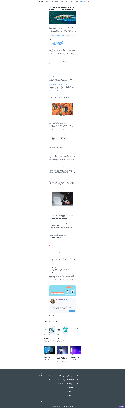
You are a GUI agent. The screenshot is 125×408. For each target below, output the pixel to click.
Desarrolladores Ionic (70, 388)
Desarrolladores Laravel (70, 380)
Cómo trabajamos (46, 1)
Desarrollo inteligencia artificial (62, 380)
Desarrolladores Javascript (70, 379)
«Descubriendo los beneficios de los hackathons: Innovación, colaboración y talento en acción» (62, 357)
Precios (77, 383)
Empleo (49, 379)
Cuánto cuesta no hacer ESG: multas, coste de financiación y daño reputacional (48, 337)
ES (87, 1)
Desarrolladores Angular (70, 376)
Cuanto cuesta (67, 1)
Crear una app (78, 376)
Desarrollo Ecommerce (61, 379)
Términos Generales (63, 406)
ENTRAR (77, 1)
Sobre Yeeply (56, 1)
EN (40, 402)
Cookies (72, 406)
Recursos (72, 1)
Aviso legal (59, 406)
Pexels (65, 115)
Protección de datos (68, 406)
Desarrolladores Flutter (70, 396)
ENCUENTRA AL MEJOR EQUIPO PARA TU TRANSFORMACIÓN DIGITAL (59, 35)
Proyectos (62, 1)
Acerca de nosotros (50, 376)
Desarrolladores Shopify (70, 395)
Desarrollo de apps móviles (61, 376)
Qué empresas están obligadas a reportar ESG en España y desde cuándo (62, 337)
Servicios (52, 1)
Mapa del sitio (50, 380)
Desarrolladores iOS (69, 391)
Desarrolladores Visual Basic (70, 387)
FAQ (77, 379)
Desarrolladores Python (70, 384)
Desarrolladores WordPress (70, 392)
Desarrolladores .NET (70, 383)
